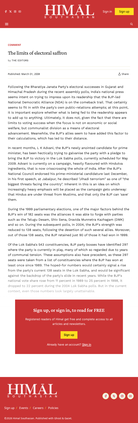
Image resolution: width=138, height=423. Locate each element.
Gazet (68, 418)
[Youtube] (19, 11)
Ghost (57, 418)
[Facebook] (5, 11)
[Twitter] (10, 11)
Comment (14, 45)
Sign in (86, 344)
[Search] (131, 24)
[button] (9, 408)
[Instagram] (15, 11)
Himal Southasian (23, 418)
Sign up (69, 335)
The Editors (20, 60)
